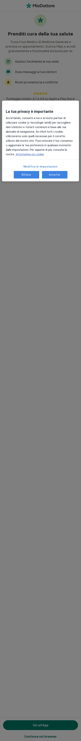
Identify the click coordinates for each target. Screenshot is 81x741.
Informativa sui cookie (29, 154)
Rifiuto (26, 174)
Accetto (54, 174)
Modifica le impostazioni (41, 166)
